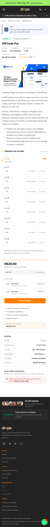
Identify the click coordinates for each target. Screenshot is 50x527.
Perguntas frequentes (10, 470)
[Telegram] (9, 443)
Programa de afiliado (9, 458)
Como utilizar (6, 474)
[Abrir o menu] (3, 9)
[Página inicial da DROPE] (24, 9)
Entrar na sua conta (21, 381)
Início (4, 21)
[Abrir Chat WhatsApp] (44, 522)
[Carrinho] (40, 9)
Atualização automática (21, 39)
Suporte (5, 478)
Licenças (5, 462)
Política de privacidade (10, 510)
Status (4, 454)
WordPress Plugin (14, 21)
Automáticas (39, 354)
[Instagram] (15, 443)
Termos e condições (9, 503)
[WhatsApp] (4, 443)
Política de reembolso (9, 506)
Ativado (5, 39)
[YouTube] (21, 443)
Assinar (43, 171)
